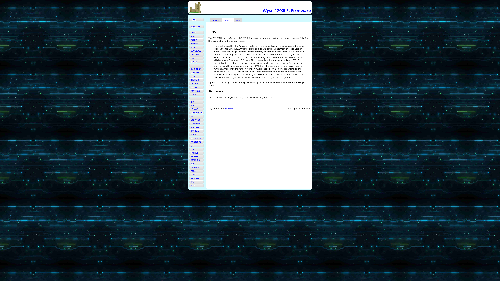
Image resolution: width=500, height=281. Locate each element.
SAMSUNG (195, 160)
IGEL (193, 105)
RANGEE (194, 153)
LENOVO (194, 109)
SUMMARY (195, 27)
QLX (192, 146)
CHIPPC (194, 62)
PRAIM (193, 135)
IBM (192, 102)
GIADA (193, 95)
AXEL (193, 47)
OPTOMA (195, 131)
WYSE (193, 186)
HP (192, 98)
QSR (193, 149)
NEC (192, 116)
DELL (193, 76)
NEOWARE (195, 120)
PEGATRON (196, 138)
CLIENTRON (196, 69)
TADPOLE (195, 167)
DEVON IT (195, 80)
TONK (193, 175)
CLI (192, 65)
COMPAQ (195, 73)
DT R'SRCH (195, 84)
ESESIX (194, 87)
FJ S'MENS (195, 91)
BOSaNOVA (196, 51)
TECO (193, 171)
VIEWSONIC (196, 178)
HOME (193, 20)
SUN (192, 164)
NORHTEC (195, 127)
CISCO (193, 58)
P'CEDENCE (196, 142)
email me (228, 108)
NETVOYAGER (197, 124)
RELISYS (194, 156)
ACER (193, 36)
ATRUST (194, 44)
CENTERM (195, 54)
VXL (192, 182)
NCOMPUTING (197, 113)
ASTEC (194, 40)
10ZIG (193, 33)
